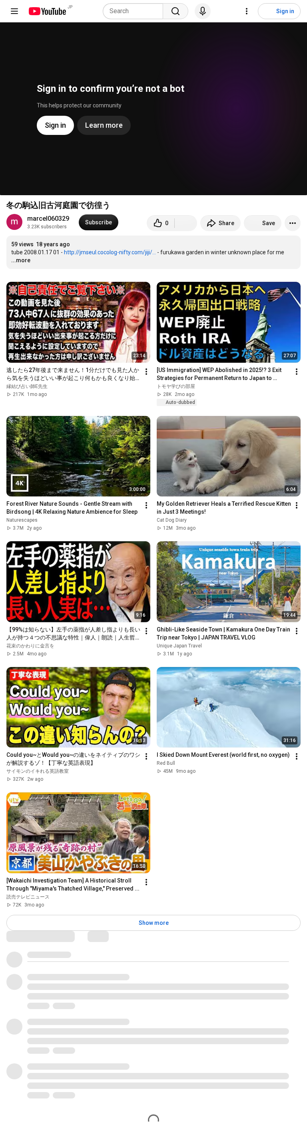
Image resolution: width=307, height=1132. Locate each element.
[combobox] (135, 11)
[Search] (175, 11)
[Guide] (14, 11)
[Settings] (246, 11)
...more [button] (20, 260)
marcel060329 (48, 218)
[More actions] (293, 223)
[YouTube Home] (47, 11)
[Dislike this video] (186, 223)
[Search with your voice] (203, 11)
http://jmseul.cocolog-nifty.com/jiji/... (110, 252)
